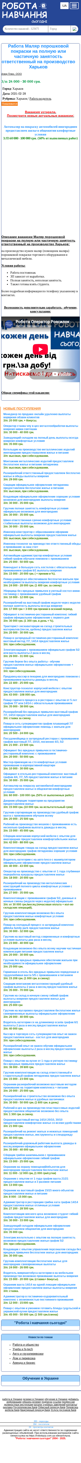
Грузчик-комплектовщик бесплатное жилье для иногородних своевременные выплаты (35, 1263)
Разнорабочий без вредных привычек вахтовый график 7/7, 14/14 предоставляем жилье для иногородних (40, 713)
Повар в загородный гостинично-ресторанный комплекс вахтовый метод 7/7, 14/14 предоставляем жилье (41, 639)
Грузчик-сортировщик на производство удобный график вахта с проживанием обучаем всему (41, 814)
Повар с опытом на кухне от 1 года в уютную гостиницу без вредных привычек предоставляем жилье (40, 1062)
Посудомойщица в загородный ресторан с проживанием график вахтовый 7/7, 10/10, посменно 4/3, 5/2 (41, 740)
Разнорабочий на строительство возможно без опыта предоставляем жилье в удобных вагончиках (39, 1098)
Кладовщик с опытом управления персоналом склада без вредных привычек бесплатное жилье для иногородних (42, 1251)
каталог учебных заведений (49, 1404)
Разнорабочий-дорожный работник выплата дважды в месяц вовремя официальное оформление (39, 1145)
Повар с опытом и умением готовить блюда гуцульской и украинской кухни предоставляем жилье (41, 1310)
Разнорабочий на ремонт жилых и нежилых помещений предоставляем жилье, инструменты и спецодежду (40, 1133)
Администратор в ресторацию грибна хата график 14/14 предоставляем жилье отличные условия (40, 1204)
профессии (68, 1401)
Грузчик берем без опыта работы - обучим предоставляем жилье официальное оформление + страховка (38, 665)
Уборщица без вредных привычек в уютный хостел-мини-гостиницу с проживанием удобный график (41, 592)
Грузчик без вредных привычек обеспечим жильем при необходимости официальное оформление (40, 962)
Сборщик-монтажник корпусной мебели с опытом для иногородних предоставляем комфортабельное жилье (40, 837)
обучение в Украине (56, 1399)
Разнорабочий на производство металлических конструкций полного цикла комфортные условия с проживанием (37, 886)
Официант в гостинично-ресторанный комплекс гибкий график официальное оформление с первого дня (40, 616)
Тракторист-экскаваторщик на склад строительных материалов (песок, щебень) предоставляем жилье (37, 628)
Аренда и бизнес (24, 1362)
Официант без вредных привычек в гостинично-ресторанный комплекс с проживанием (35, 752)
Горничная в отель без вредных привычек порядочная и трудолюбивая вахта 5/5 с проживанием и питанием (41, 973)
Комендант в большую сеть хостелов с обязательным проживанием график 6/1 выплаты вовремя (39, 569)
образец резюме (31, 1401)
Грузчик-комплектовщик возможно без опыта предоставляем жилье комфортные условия (33, 915)
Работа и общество (26, 1344)
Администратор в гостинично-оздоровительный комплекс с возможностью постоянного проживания (38, 1298)
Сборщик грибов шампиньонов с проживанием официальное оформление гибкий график (34, 1156)
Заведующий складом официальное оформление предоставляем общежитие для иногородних (36, 1227)
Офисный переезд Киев (51, 1407)
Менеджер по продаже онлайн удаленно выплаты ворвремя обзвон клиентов (37, 416)
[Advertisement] (40, 188)
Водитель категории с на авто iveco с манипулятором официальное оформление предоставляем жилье (39, 861)
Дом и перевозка (24, 1358)
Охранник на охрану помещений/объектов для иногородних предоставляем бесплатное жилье (35, 1168)
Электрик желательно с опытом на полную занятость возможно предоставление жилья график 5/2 (39, 1239)
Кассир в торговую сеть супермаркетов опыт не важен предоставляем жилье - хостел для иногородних (39, 1036)
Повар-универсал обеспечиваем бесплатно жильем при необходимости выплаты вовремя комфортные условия (41, 581)
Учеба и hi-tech (23, 1349)
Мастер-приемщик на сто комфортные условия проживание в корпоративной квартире (35, 764)
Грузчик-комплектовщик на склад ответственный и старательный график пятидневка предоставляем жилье (41, 1074)
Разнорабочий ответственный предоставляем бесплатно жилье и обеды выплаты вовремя (41, 475)
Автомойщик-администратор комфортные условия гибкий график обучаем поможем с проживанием (37, 557)
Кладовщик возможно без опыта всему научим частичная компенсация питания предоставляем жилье (42, 950)
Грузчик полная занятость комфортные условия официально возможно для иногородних (35, 510)
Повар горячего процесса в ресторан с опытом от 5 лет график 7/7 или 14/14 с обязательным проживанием (40, 702)
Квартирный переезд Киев (35, 1410)
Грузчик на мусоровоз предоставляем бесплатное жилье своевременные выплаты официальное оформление (41, 1012)
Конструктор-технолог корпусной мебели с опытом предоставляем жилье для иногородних (37, 690)
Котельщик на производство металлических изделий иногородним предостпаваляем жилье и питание (39, 451)
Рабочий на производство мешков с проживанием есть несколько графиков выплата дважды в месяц (40, 826)
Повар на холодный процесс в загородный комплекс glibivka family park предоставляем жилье (38, 926)
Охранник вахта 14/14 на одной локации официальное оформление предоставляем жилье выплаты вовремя (40, 1286)
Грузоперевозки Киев (25, 1407)
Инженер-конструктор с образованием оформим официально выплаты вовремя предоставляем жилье (39, 533)
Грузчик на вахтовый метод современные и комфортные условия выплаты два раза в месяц (41, 938)
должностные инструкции (18, 1404)
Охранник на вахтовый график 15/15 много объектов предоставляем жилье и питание (38, 1192)
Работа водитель (40, 99)
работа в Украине (12, 1399)
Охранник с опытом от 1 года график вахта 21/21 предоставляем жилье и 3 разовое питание (35, 1180)
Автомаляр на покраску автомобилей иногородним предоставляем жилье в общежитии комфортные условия (37, 789)
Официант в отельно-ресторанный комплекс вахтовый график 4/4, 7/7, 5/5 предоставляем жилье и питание (40, 775)
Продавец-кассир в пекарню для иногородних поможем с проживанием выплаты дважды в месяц (41, 678)
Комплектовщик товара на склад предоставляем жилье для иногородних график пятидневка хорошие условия (40, 849)
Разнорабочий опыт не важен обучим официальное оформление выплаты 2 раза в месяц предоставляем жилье (39, 1049)
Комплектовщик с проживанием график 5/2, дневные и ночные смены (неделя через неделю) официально (39, 900)
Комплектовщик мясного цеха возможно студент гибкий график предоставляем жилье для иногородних (40, 1215)
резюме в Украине (33, 1399)
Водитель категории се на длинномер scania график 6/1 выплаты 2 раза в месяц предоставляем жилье (40, 1024)
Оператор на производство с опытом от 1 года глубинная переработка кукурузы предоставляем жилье (41, 873)
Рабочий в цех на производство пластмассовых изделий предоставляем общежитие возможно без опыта (41, 1109)
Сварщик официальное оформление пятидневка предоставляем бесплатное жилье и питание (36, 486)
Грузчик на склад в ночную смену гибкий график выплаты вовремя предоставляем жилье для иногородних (35, 999)
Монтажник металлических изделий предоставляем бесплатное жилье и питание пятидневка (38, 463)
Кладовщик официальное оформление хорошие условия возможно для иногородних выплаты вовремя (41, 498)
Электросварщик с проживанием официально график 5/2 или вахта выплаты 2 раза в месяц (41, 651)
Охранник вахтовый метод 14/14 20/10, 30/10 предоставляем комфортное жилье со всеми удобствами (42, 1121)
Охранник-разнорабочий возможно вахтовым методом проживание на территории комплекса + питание (39, 1086)
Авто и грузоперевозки (28, 1353)
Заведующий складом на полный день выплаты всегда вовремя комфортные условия (40, 439)
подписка (47, 1401)
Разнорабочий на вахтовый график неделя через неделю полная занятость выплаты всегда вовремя (41, 604)
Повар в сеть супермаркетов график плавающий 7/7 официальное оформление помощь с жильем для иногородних (38, 727)
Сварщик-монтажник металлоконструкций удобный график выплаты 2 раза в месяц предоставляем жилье (40, 985)
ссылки (57, 1401)
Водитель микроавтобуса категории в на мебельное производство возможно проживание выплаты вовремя (40, 1274)
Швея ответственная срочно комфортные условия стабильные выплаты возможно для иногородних (37, 522)
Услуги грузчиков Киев (63, 1410)
